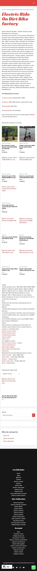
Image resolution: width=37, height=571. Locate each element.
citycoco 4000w (7, 102)
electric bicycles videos (9, 333)
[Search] (33, 415)
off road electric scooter (18, 522)
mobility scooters (18, 554)
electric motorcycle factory (18, 546)
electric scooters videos (9, 331)
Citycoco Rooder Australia (18, 504)
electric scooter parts (18, 548)
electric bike (5, 357)
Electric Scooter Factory (9, 343)
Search (4, 412)
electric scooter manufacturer (18, 540)
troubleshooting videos (9, 335)
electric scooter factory (18, 495)
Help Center (5, 351)
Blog (18, 532)
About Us (18, 477)
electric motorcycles (18, 516)
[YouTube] (23, 567)
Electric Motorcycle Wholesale (11, 349)
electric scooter (8, 98)
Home (3, 9)
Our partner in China (18, 538)
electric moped (18, 552)
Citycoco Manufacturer (8, 345)
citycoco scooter (18, 550)
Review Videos (18, 508)
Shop (3, 363)
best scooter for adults (18, 518)
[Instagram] (20, 567)
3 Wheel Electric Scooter (18, 524)
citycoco (4, 359)
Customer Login (18, 534)
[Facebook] (13, 567)
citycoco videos (6, 337)
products (9, 110)
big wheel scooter (18, 520)
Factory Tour (5, 339)
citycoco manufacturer (18, 542)
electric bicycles (18, 514)
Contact (18, 479)
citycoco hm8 (18, 491)
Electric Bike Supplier (8, 347)
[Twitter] (17, 567)
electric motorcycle (7, 361)
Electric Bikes (18, 506)
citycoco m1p (18, 489)
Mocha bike (6, 106)
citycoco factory (18, 512)
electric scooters (18, 510)
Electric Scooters (19, 502)
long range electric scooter (18, 493)
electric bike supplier (18, 544)
